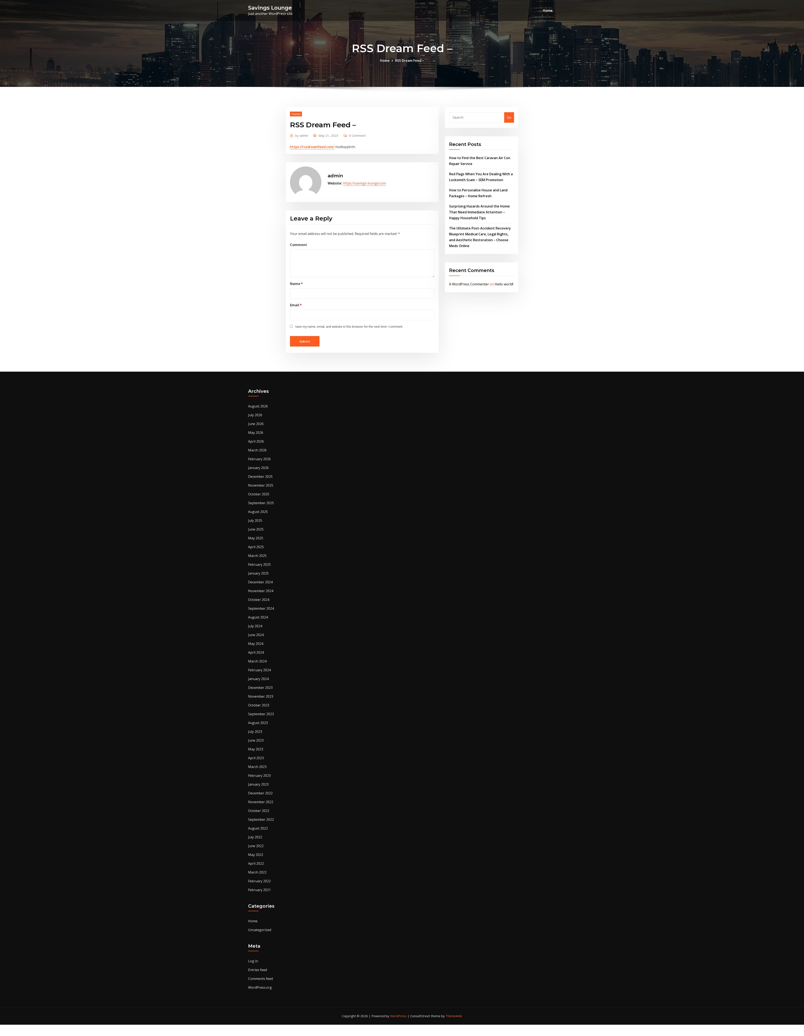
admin (301, 135)
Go (509, 117)
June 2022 (256, 846)
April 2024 (256, 652)
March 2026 (257, 450)
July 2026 (255, 415)
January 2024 (258, 678)
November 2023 (260, 696)
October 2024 (258, 599)
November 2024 (260, 591)
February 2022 (259, 881)
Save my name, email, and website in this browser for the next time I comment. (349, 327)
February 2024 (259, 670)
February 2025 (259, 564)
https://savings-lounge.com (364, 183)
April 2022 (256, 863)
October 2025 (258, 494)
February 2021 (259, 890)
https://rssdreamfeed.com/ (312, 146)
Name (296, 283)
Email (296, 305)
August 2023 (258, 722)
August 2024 (258, 617)
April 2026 (256, 441)
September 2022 (261, 819)
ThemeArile (454, 1016)
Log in (253, 961)
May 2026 (255, 432)
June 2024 (256, 635)
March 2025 (257, 555)
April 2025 (256, 547)
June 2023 (256, 740)
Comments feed (260, 978)
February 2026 (259, 459)
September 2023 (261, 714)
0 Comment (357, 135)
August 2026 (258, 406)
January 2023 (258, 784)
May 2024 (255, 643)
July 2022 (255, 837)
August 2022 (258, 828)
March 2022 (257, 872)
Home (548, 10)
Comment (298, 244)
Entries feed (257, 970)
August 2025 (258, 511)
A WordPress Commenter (469, 284)
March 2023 (257, 766)
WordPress (398, 1016)
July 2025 (255, 520)
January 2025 (258, 573)
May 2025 (255, 538)
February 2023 (259, 775)
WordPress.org (260, 987)
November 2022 (260, 802)
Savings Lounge (270, 7)
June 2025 (256, 529)
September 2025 (261, 503)
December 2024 (260, 582)
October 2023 (258, 705)
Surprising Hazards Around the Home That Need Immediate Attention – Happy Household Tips (479, 212)
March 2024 (257, 661)
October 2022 (258, 810)
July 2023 (255, 731)
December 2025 (260, 476)
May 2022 (255, 854)
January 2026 (258, 467)
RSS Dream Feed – (409, 60)
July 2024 (255, 626)
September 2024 (261, 608)
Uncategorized (259, 930)
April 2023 (256, 758)
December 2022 (260, 793)
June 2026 (256, 423)
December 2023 (260, 687)
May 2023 (255, 749)
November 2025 (260, 485)
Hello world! (504, 284)
